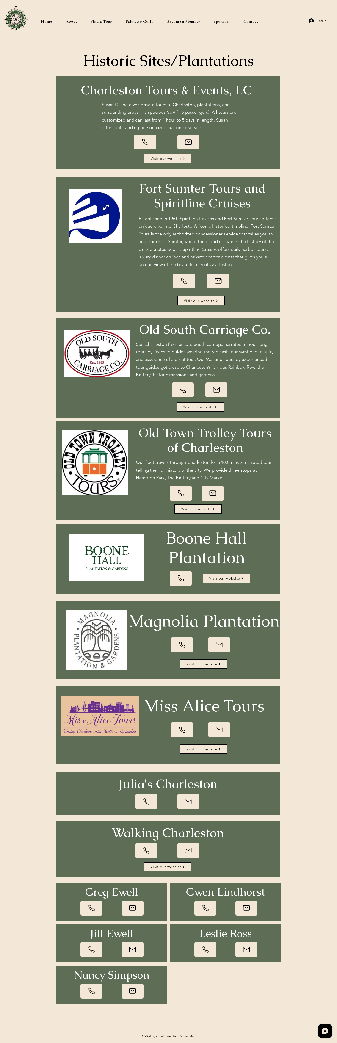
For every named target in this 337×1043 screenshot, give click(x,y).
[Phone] (145, 142)
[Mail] (188, 142)
